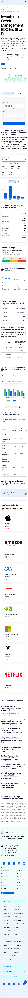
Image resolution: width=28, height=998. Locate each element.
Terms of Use (20, 880)
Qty (4, 111)
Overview (14, 8)
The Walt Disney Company (18, 938)
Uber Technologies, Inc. (7, 945)
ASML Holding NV (19, 920)
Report (19, 886)
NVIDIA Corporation (7, 909)
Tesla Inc (16, 916)
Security (3, 880)
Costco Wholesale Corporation (7, 920)
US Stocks (8, 8)
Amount (5, 102)
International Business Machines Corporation (18, 931)
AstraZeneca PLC (19, 924)
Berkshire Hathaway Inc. (7, 934)
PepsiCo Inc (7, 927)
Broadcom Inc (7, 916)
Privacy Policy (5, 877)
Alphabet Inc (17, 909)
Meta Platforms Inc (18, 913)
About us (3, 868)
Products (19, 883)
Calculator (4, 889)
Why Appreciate (5, 871)
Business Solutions (6, 883)
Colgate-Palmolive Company (17, 949)
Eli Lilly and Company (17, 952)
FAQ (2, 874)
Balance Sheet (6, 381)
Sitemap (19, 889)
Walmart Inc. (7, 938)
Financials (20, 8)
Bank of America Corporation (18, 941)
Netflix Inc (6, 924)
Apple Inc (6, 906)
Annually (12, 376)
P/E (18, 181)
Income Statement (17, 381)
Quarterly (4, 376)
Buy (14, 123)
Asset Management (5, 9)
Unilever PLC (17, 945)
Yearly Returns (12, 181)
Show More (13, 960)
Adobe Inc (17, 927)
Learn (18, 868)
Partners (19, 877)
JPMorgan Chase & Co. (8, 941)
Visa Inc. (16, 934)
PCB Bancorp (5, 474)
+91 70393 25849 (9, 855)
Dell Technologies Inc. (7, 952)
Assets (19, 874)
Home (2, 8)
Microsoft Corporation (17, 906)
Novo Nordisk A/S (8, 956)
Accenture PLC (8, 948)
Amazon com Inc (8, 913)
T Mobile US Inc (8, 931)
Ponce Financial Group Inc (5, 468)
